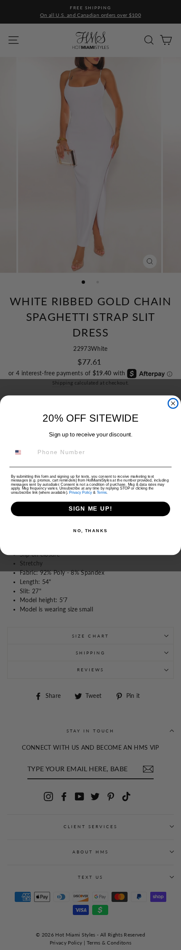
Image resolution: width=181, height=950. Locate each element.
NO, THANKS (90, 530)
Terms (101, 492)
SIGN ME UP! (90, 509)
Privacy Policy (80, 492)
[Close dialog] (173, 403)
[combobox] (22, 452)
